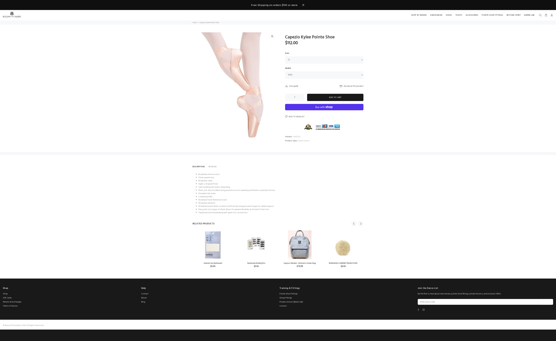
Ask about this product (353, 86)
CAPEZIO (296, 136)
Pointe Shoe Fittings (288, 293)
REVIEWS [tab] (213, 166)
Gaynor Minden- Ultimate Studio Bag (300, 263)
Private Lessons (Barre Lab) (291, 302)
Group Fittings (285, 298)
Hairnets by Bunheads (213, 263)
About (144, 298)
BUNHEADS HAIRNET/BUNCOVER (343, 263)
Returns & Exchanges (12, 302)
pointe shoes (303, 140)
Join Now (546, 302)
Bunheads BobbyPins (256, 263)
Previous (354, 223)
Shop (5, 293)
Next (360, 223)
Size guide (293, 86)
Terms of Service (10, 306)
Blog (143, 302)
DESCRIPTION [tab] (198, 166)
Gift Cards (7, 298)
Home (195, 22)
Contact (144, 293)
